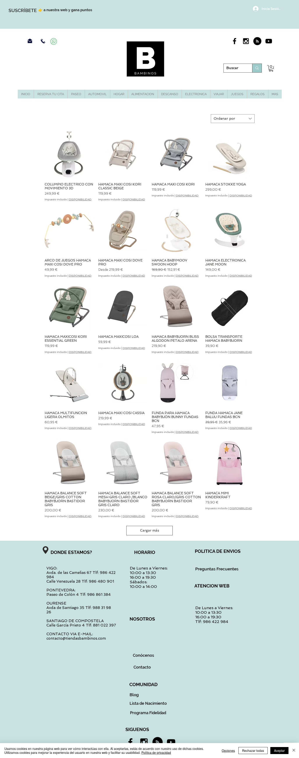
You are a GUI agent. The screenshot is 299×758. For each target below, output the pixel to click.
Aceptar (279, 750)
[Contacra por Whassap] (53, 41)
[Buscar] (257, 68)
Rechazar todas (253, 750)
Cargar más (149, 530)
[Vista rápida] (69, 154)
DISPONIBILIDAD (80, 199)
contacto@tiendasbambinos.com (76, 638)
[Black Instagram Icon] (246, 41)
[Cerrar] (293, 750)
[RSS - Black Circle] (257, 41)
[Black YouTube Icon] (269, 41)
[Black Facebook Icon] (234, 41)
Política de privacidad (156, 752)
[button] (271, 68)
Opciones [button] (228, 750)
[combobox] (233, 118)
